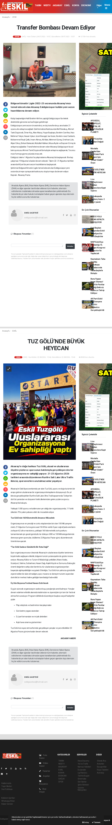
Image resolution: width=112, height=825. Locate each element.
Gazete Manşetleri (82, 789)
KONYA (75, 5)
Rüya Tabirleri (102, 770)
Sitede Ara (101, 761)
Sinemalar (82, 779)
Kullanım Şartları (8, 798)
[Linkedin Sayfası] (22, 768)
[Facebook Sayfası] (2, 768)
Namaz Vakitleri (84, 767)
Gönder (70, 246)
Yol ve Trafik (83, 764)
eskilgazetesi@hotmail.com (36, 218)
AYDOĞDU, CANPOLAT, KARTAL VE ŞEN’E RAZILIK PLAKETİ (97, 126)
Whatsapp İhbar (8, 801)
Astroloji (100, 773)
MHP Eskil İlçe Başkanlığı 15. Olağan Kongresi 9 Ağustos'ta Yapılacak (98, 248)
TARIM (38, 5)
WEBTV (47, 5)
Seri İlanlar (82, 782)
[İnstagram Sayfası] (12, 768)
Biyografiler (102, 767)
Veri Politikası (6, 789)
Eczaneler (82, 770)
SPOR (14, 17)
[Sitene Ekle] (8, 774)
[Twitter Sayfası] (7, 768)
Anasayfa (6, 17)
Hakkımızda (6, 783)
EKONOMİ (86, 5)
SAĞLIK (61, 779)
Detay (86, 822)
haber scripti (5, 822)
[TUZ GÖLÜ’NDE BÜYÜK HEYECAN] (39, 411)
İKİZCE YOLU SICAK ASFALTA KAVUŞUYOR (97, 219)
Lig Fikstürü (82, 773)
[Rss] (26, 768)
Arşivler (46, 776)
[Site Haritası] (3, 774)
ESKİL (67, 5)
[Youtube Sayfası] (17, 768)
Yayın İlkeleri (6, 786)
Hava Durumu (83, 761)
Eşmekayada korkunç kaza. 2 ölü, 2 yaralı (97, 199)
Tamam (97, 822)
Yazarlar (46, 771)
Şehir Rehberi (83, 785)
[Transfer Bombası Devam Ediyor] (39, 70)
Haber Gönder (7, 804)
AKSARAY (57, 5)
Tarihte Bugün (84, 776)
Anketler (100, 764)
